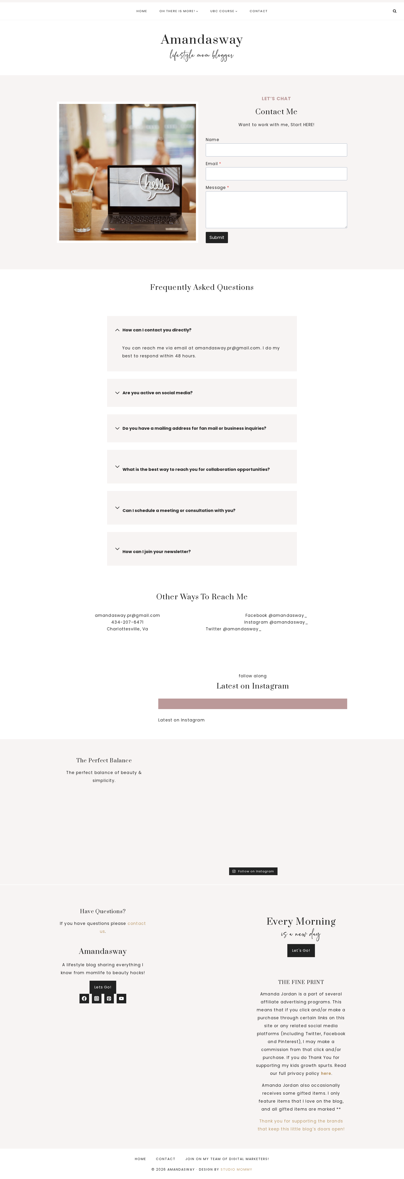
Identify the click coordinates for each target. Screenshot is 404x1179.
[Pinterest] (109, 998)
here (326, 1073)
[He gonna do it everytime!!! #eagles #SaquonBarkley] (276, 795)
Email (213, 164)
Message (217, 187)
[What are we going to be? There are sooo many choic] (229, 850)
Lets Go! (103, 987)
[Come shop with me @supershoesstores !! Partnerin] (229, 767)
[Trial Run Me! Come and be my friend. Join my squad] (324, 795)
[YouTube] (121, 998)
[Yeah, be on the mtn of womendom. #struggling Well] (181, 850)
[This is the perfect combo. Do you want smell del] (324, 739)
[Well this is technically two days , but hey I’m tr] (181, 795)
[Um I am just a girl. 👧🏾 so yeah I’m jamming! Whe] (324, 823)
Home (142, 11)
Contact (259, 11)
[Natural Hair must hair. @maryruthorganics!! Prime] (276, 739)
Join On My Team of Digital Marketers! (227, 1159)
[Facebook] (84, 998)
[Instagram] (96, 998)
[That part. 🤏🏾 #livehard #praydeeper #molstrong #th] (181, 823)
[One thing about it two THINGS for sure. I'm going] (229, 739)
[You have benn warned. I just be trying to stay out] (276, 850)
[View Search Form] (394, 11)
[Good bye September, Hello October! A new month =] (276, 767)
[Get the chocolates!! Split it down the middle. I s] (324, 767)
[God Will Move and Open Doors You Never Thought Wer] (229, 823)
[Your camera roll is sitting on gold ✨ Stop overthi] (276, 823)
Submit (216, 237)
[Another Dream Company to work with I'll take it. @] (229, 795)
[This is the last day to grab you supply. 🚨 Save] (181, 739)
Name (212, 139)
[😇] (324, 850)
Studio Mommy (236, 1169)
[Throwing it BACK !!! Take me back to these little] (181, 767)
